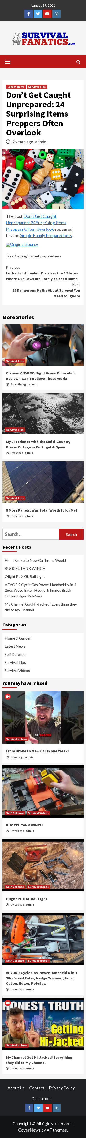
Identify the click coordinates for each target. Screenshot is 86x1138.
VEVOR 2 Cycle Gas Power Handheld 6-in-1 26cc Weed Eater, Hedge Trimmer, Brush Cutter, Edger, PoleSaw (41, 590)
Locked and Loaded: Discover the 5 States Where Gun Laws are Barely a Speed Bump (42, 273)
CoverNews (29, 1130)
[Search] (78, 62)
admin (40, 141)
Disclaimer (41, 1098)
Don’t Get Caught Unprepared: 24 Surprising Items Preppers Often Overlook (36, 223)
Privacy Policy (62, 1087)
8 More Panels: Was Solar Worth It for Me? (42, 510)
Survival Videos (17, 670)
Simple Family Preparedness (46, 235)
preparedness (50, 256)
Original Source (24, 244)
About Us (16, 1087)
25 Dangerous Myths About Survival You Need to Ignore (46, 290)
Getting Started (27, 256)
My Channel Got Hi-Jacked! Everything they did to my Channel (41, 607)
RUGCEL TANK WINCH (25, 568)
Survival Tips (37, 87)
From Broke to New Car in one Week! (35, 560)
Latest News (15, 87)
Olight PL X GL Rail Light (25, 576)
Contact (36, 1087)
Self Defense (15, 654)
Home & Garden (18, 638)
